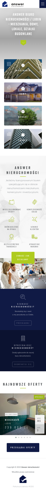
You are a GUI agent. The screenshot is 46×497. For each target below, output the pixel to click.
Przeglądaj (23, 323)
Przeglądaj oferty (23, 447)
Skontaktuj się (23, 364)
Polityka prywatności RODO (23, 486)
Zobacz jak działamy (23, 257)
